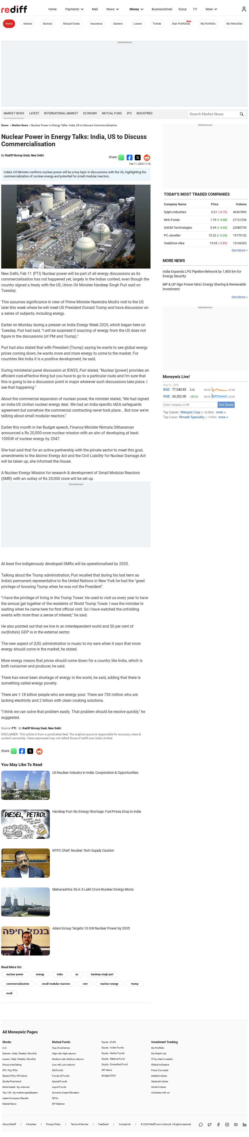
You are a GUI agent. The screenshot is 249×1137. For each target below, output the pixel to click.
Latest (34, 113)
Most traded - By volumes (15, 1087)
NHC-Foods (172, 220)
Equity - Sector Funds (113, 1053)
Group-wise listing (12, 1064)
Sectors (47, 23)
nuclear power (14, 974)
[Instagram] (227, 1125)
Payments (72, 9)
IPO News (22, 1075)
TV (195, 9)
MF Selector (58, 1103)
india (60, 974)
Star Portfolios (181, 23)
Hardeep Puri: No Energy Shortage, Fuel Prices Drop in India (96, 811)
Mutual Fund (112, 113)
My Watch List (158, 1053)
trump (134, 983)
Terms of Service (79, 1124)
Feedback (103, 1124)
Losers (138, 23)
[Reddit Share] (146, 157)
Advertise (31, 1124)
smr (85, 983)
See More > (239, 250)
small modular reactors (56, 983)
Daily (14, 1053)
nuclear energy (109, 983)
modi (9, 993)
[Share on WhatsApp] (201, 1125)
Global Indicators (160, 1064)
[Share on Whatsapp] (121, 157)
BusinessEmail (162, 9)
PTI (14, 728)
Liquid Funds (59, 1087)
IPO (129, 113)
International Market (61, 113)
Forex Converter (159, 1070)
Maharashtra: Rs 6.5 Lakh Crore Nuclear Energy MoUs (92, 889)
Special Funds (59, 1081)
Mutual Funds (71, 23)
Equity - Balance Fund (113, 1058)
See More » (239, 297)
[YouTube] (236, 1125)
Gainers (118, 23)
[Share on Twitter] (138, 157)
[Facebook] (218, 1125)
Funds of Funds (60, 1075)
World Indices (158, 1087)
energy (40, 974)
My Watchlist (234, 23)
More (209, 9)
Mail (95, 9)
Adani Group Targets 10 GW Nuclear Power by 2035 (91, 928)
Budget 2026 (109, 1075)
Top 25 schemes (61, 1047)
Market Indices (159, 1075)
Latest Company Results (15, 1098)
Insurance (96, 23)
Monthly (32, 1053)
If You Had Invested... (162, 1059)
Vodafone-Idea (174, 243)
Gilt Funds (57, 1070)
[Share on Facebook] (129, 157)
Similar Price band (11, 1081)
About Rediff (9, 1124)
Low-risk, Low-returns (63, 1064)
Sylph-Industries (175, 212)
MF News (107, 1070)
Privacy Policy (53, 1124)
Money (134, 9)
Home (52, 9)
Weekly (22, 1053)
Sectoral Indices (159, 1081)
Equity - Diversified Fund (115, 1064)
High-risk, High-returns (64, 1053)
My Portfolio (208, 23)
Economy (90, 113)
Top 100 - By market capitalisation (20, 1092)
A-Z (4, 1047)
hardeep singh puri (102, 974)
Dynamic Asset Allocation (65, 1092)
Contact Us (125, 1124)
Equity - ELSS (109, 1042)
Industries (144, 113)
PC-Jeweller (172, 235)
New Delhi (37, 155)
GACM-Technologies (178, 227)
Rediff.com (155, 1124)
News (111, 9)
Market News (14, 113)
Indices (27, 23)
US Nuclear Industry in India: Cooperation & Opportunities (95, 773)
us (76, 974)
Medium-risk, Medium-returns (68, 1059)
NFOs (55, 1098)
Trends (157, 23)
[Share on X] (210, 1125)
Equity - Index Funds (113, 1047)
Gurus (182, 9)
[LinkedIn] (245, 1125)
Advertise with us (160, 1092)
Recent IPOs (8, 1075)
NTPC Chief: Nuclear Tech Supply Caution (83, 850)
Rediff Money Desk (17, 155)
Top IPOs (13, 1070)
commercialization (17, 983)
